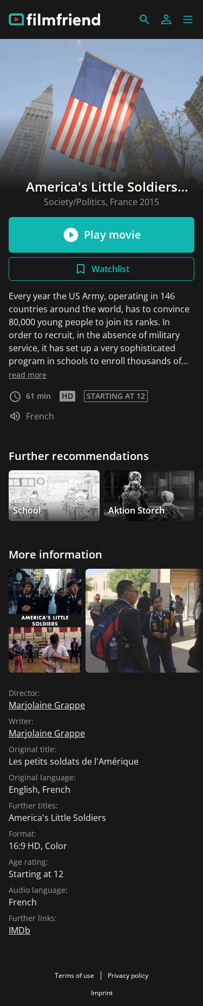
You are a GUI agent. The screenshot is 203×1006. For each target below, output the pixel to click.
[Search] (144, 19)
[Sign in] (166, 19)
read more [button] (28, 375)
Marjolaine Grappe (47, 705)
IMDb (19, 930)
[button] (188, 19)
